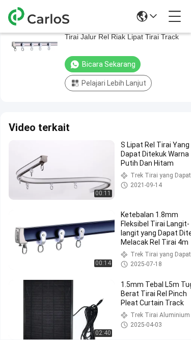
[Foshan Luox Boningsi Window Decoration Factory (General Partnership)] (41, 16)
